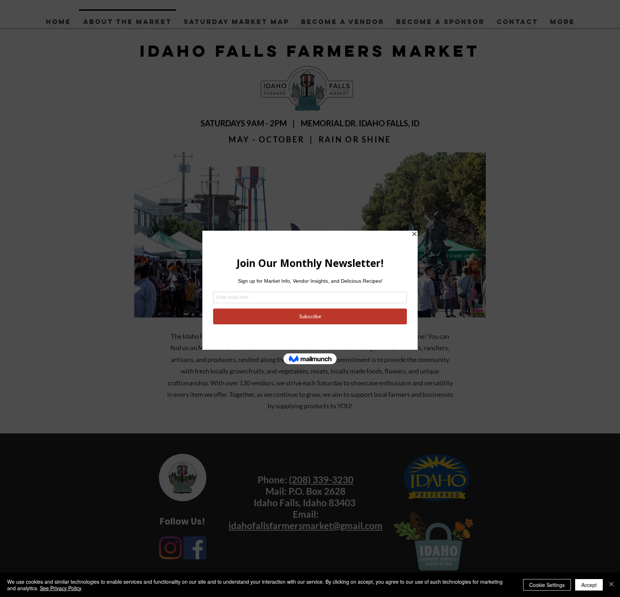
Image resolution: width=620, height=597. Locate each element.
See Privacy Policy (60, 588)
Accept (589, 584)
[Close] (611, 584)
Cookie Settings (547, 584)
